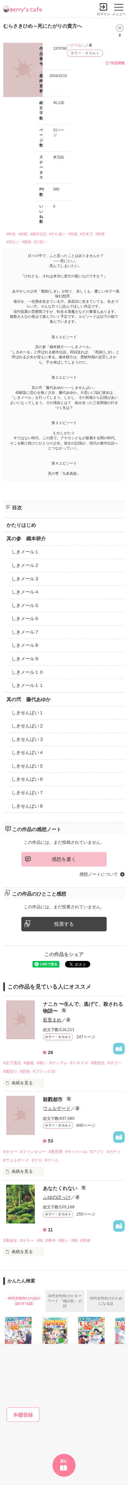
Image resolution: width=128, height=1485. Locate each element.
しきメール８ (25, 645)
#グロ (37, 1160)
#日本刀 (86, 234)
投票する (64, 924)
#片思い (40, 242)
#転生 (11, 234)
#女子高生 (12, 1063)
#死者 (85, 1240)
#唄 (74, 1240)
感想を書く (64, 859)
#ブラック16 (44, 1071)
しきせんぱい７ (27, 792)
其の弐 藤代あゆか (29, 699)
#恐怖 (25, 1071)
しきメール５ (25, 605)
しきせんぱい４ (27, 752)
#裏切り (10, 1071)
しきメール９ (25, 658)
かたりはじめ (21, 525)
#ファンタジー (33, 1151)
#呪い (63, 1240)
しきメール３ (25, 578)
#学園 (72, 234)
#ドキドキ (79, 1063)
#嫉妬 (29, 1063)
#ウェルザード (16, 1160)
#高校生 (98, 1063)
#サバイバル (76, 1151)
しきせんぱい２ (27, 725)
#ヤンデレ (59, 1063)
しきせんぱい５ (27, 765)
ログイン (103, 14)
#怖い (42, 1063)
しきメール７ (25, 632)
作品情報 (117, 63)
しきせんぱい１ (27, 712)
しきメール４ (25, 591)
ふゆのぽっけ (57, 1197)
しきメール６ (25, 618)
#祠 (40, 1240)
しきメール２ (25, 565)
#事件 (51, 1240)
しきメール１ (25, 551)
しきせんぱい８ (27, 806)
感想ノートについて (98, 874)
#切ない (13, 242)
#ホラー (115, 1063)
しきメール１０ (27, 672)
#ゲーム (52, 1160)
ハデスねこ (76, 45)
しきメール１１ (27, 685)
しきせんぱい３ (27, 739)
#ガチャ (114, 1151)
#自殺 (23, 234)
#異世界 (56, 1151)
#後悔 (26, 242)
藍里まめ (52, 1019)
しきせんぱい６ (27, 779)
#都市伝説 (38, 234)
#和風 (100, 234)
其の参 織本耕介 (26, 538)
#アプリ (97, 1151)
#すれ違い (57, 234)
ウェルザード (57, 1108)
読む (64, 1461)
